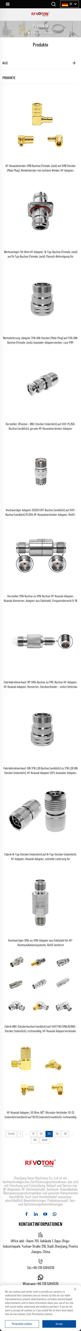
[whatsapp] (54, 1214)
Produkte (49, 33)
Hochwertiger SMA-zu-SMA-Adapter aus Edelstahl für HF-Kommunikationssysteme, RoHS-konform (40, 943)
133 (49, 1134)
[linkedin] (35, 1214)
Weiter (45, 1140)
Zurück (11, 1134)
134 (57, 1134)
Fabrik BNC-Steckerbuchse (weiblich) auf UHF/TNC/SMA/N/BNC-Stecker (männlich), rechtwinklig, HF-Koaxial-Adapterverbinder (40, 1029)
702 (35, 1140)
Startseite (36, 33)
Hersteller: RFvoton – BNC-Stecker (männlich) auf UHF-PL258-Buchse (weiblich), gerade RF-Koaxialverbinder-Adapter (40, 426)
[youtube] (45, 1214)
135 (65, 1134)
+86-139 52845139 (43, 1268)
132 (41, 1134)
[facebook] (26, 1214)
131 (33, 1134)
